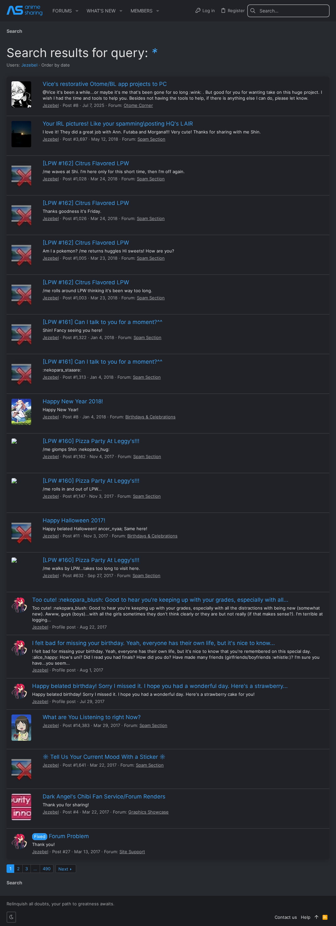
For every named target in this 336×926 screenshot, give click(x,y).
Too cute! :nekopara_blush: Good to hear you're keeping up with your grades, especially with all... (160, 599)
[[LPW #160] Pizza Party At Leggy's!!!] (21, 451)
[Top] (316, 917)
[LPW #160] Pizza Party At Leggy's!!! (91, 441)
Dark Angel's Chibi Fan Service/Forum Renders (104, 796)
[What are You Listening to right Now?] (21, 728)
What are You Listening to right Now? (92, 717)
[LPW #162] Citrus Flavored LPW (86, 163)
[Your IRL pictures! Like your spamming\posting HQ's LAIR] (21, 134)
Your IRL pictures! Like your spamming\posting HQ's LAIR (118, 123)
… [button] (35, 868)
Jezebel (29, 65)
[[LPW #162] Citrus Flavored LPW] (21, 174)
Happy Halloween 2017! (74, 520)
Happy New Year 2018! (73, 401)
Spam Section (151, 139)
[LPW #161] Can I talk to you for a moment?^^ (102, 322)
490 (47, 868)
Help (305, 917)
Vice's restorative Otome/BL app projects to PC (105, 84)
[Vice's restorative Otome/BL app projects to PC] (21, 94)
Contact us (286, 917)
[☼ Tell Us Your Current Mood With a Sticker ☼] (21, 767)
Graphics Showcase (148, 812)
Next (63, 869)
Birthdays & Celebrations (150, 416)
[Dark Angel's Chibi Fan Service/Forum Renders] (21, 807)
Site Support (132, 851)
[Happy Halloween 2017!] (21, 531)
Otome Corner (138, 105)
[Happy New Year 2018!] (21, 412)
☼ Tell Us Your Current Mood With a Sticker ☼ (104, 757)
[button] (77, 10)
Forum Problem (61, 836)
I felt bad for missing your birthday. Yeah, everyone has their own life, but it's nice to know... (153, 643)
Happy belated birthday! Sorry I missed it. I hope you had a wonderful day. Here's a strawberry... (160, 686)
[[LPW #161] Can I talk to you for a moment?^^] (21, 332)
